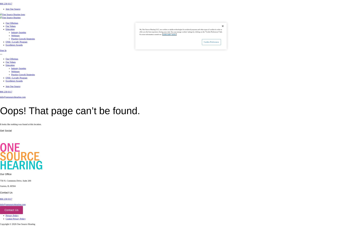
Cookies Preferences (211, 42)
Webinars (15, 35)
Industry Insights (18, 32)
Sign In (3, 50)
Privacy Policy (12, 215)
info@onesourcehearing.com (13, 97)
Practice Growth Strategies (23, 39)
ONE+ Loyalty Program (16, 42)
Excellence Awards (14, 45)
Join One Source (13, 9)
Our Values (11, 26)
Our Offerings (12, 23)
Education (10, 29)
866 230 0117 (6, 4)
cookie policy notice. (169, 34)
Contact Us (11, 210)
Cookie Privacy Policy (16, 219)
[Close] (223, 26)
